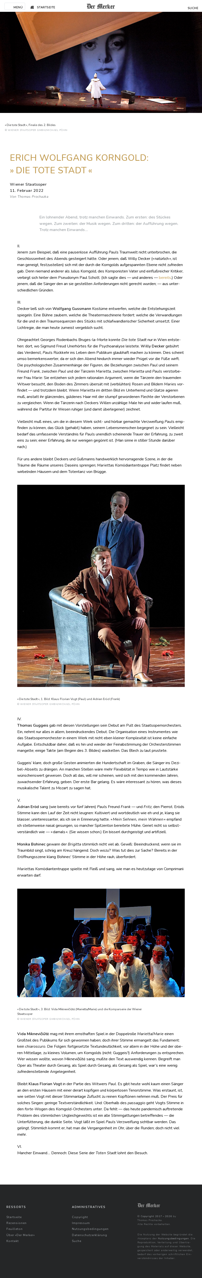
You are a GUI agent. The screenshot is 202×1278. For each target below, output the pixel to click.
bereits (165, 277)
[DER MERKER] (101, 6)
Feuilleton (14, 1229)
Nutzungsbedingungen (90, 1229)
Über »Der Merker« (20, 1235)
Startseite (14, 1217)
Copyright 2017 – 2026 (156, 1216)
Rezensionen (16, 1223)
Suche (76, 1241)
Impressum (81, 1223)
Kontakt (12, 1241)
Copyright (80, 1217)
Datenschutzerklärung (89, 1235)
